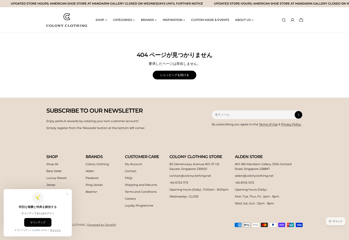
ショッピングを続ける (174, 75)
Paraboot (92, 178)
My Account (133, 164)
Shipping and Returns (141, 185)
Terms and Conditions (141, 191)
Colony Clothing (97, 164)
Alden (90, 171)
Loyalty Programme (139, 205)
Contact (131, 171)
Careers (130, 198)
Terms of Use (268, 124)
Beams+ (91, 191)
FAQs (128, 178)
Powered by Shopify (101, 225)
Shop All (52, 164)
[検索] (283, 20)
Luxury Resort (56, 178)
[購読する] (298, 115)
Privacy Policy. (291, 124)
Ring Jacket (94, 185)
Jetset (50, 185)
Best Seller (54, 171)
